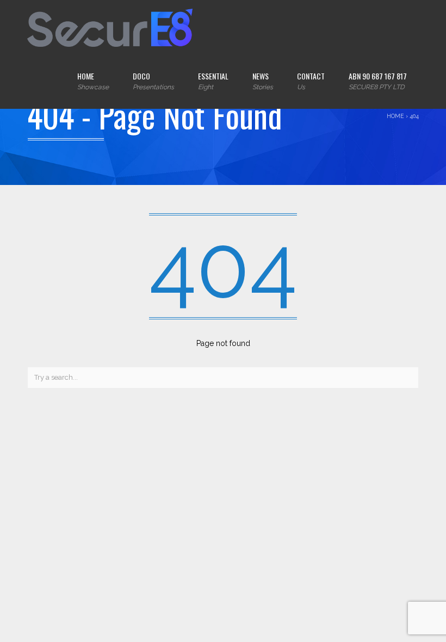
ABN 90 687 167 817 (378, 80)
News (262, 80)
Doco (153, 80)
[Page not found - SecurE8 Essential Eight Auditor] (110, 27)
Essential (213, 80)
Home (93, 80)
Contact (311, 80)
